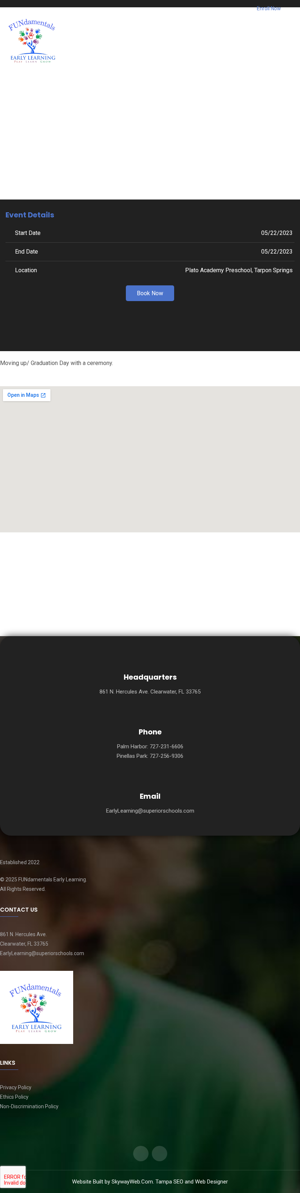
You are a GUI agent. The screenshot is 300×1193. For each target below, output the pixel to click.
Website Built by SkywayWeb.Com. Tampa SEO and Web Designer (150, 1181)
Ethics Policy (14, 1097)
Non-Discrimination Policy (29, 1106)
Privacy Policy (15, 1087)
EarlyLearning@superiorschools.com (150, 811)
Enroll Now (268, 8)
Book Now (150, 293)
